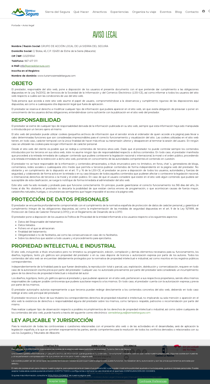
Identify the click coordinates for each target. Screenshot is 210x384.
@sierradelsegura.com (37, 65)
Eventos (165, 11)
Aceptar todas (57, 381)
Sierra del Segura (57, 11)
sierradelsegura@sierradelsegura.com (129, 312)
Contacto (192, 11)
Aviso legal (28, 25)
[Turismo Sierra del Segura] (25, 13)
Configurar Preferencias (153, 381)
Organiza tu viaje (144, 11)
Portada (15, 25)
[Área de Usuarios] (203, 11)
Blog (178, 11)
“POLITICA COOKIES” (58, 375)
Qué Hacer (81, 11)
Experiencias (119, 11)
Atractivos (100, 11)
